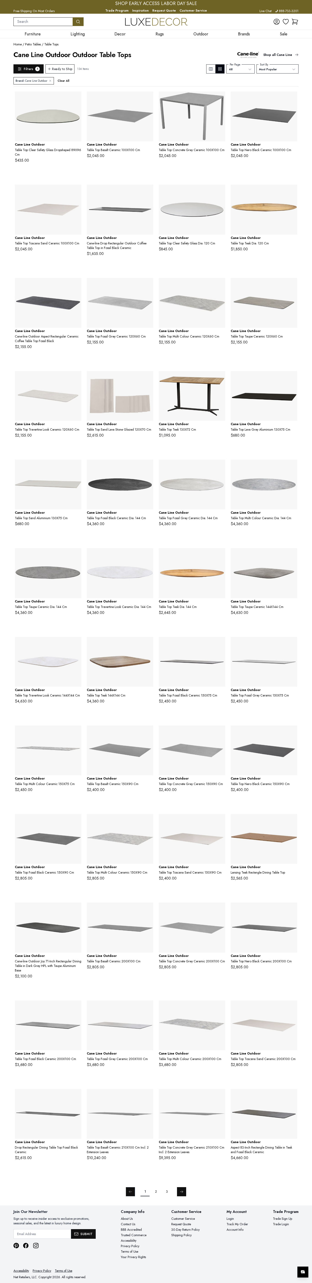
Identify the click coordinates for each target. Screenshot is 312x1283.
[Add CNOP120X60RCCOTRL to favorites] (76, 378)
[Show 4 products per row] (219, 69)
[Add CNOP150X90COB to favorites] (76, 821)
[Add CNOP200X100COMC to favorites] (220, 1007)
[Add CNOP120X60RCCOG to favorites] (148, 285)
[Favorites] (285, 21)
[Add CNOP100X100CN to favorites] (291, 98)
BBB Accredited (131, 1229)
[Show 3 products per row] (210, 69)
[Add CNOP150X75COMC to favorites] (76, 732)
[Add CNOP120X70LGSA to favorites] (148, 378)
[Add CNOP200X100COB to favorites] (76, 1007)
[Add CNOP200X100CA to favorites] (148, 909)
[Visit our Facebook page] (26, 1245)
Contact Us (128, 1224)
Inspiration (140, 10)
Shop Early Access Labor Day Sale (156, 3)
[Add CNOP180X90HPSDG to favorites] (76, 909)
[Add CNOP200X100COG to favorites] (148, 1007)
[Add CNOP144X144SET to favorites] (148, 644)
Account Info (235, 1229)
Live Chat (265, 11)
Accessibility (128, 1240)
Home (17, 44)
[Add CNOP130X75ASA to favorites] (76, 466)
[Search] (78, 21)
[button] (295, 21)
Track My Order (237, 1224)
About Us (127, 1218)
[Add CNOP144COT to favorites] (76, 555)
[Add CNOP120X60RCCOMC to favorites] (220, 285)
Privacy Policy (130, 1246)
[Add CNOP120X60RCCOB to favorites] (76, 285)
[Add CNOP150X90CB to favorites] (220, 732)
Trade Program (117, 10)
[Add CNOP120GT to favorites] (291, 191)
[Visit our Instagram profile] (36, 1245)
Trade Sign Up (282, 1218)
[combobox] (43, 22)
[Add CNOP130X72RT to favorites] (220, 378)
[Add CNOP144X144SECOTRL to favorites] (76, 644)
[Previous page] (130, 1191)
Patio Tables (33, 44)
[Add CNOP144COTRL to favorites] (148, 555)
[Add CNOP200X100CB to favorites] (220, 909)
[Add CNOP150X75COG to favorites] (291, 644)
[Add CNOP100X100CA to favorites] (148, 98)
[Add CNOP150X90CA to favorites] (148, 732)
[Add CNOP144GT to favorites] (220, 555)
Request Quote (164, 10)
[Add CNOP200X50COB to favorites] (76, 1096)
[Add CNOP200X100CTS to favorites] (291, 1007)
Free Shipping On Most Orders (34, 11)
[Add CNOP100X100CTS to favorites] (76, 191)
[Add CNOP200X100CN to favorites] (291, 909)
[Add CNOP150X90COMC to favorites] (148, 821)
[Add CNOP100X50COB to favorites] (148, 191)
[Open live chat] (302, 1272)
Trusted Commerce (133, 1235)
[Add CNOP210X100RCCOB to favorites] (291, 1096)
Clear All (63, 81)
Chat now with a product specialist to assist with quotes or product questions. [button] (270, 1260)
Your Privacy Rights (133, 1257)
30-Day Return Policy (185, 1229)
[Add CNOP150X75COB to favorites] (220, 644)
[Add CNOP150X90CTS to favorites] (220, 821)
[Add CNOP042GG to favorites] (76, 98)
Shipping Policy (181, 1235)
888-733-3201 (289, 11)
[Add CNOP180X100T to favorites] (291, 821)
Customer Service (193, 10)
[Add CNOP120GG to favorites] (220, 191)
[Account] (276, 21)
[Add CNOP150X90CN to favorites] (291, 732)
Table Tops (51, 44)
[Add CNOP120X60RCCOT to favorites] (291, 285)
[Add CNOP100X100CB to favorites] (220, 98)
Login (230, 1218)
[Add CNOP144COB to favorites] (148, 466)
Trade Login (281, 1224)
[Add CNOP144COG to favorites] (220, 466)
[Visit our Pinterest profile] (16, 1245)
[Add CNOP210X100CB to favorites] (220, 1096)
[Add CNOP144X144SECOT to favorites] (291, 555)
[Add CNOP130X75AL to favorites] (291, 378)
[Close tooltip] (305, 1258)
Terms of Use (129, 1251)
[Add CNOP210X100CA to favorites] (148, 1096)
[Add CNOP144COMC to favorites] (291, 466)
